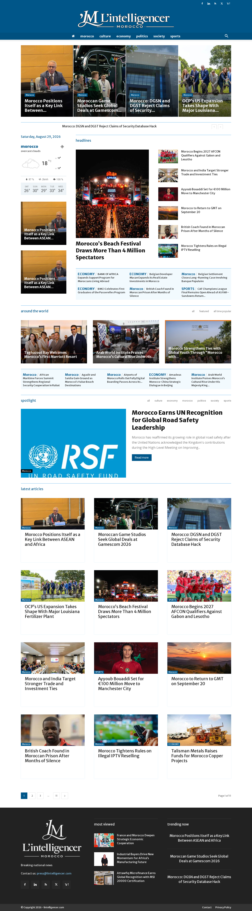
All (193, 311)
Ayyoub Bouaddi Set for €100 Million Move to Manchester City (121, 683)
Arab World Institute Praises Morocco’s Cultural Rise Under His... (125, 354)
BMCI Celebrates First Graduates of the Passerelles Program (101, 290)
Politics (142, 36)
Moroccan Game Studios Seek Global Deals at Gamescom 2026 (122, 539)
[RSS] (215, 3)
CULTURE (105, 36)
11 (56, 795)
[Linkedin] (209, 3)
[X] (222, 3)
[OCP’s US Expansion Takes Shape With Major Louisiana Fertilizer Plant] (53, 586)
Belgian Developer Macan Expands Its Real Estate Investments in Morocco (151, 277)
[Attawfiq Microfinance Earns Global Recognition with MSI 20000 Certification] (104, 878)
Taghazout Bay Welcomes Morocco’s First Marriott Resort (50, 354)
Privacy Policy (223, 907)
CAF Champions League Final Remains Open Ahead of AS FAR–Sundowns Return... (205, 292)
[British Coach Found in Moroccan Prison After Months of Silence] (168, 232)
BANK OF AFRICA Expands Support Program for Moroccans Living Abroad (98, 277)
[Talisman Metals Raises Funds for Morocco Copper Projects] (199, 730)
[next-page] (64, 795)
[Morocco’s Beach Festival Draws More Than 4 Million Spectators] (126, 586)
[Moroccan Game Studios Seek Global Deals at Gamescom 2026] (126, 514)
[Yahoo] (228, 3)
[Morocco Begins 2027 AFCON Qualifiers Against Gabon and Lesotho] (168, 156)
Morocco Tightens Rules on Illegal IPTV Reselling (125, 753)
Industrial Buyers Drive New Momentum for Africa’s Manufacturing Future (135, 858)
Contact (207, 907)
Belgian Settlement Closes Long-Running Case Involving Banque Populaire (204, 277)
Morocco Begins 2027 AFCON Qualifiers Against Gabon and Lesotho (200, 155)
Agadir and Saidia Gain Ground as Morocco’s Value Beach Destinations (80, 380)
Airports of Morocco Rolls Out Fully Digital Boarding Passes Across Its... (126, 378)
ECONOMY (123, 36)
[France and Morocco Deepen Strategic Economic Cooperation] (104, 840)
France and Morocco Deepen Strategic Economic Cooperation (136, 839)
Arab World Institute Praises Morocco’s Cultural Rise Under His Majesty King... (208, 380)
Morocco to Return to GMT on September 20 (197, 681)
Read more (142, 457)
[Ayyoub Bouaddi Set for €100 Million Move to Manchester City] (168, 194)
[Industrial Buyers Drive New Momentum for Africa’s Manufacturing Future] (104, 859)
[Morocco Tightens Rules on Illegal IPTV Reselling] (168, 251)
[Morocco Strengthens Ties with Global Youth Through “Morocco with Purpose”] (198, 341)
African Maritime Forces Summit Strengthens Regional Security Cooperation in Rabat (41, 380)
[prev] (214, 126)
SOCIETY (159, 36)
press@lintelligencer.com (54, 873)
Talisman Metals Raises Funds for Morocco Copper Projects (197, 755)
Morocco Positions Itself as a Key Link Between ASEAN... (39, 234)
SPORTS (175, 36)
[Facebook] (202, 3)
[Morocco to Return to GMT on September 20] (168, 213)
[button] (226, 36)
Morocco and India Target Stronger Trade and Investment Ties (50, 683)
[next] (220, 126)
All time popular (222, 311)
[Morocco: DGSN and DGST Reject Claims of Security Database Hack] (199, 514)
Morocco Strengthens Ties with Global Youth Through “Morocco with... (195, 352)
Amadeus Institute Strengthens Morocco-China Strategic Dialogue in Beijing (165, 380)
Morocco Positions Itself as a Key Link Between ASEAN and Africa (52, 539)
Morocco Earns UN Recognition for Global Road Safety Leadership (177, 420)
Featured (204, 311)
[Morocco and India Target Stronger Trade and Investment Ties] (168, 175)
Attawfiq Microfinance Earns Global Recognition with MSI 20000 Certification (136, 877)
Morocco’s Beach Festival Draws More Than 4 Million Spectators (110, 250)
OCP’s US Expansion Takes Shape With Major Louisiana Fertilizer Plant (111, 126)
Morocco (87, 36)
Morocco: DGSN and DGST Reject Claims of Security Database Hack (196, 539)
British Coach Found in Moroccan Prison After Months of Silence (152, 292)
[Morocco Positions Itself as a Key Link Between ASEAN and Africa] (43, 223)
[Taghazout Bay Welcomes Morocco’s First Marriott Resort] (54, 341)
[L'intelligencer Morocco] (126, 20)
